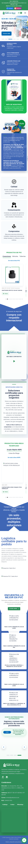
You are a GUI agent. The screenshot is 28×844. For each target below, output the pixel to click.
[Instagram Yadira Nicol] (6, 777)
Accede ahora (13, 608)
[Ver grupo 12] (22, 497)
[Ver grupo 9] (17, 497)
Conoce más (6, 33)
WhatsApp (20, 804)
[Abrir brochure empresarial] (14, 90)
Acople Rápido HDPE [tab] (14, 449)
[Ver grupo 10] (19, 497)
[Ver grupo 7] (14, 497)
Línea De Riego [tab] (14, 453)
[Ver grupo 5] (11, 497)
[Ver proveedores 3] (16, 755)
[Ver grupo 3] (8, 497)
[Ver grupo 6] (13, 497)
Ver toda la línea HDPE (14, 457)
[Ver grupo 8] (16, 497)
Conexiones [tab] (7, 256)
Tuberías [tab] (22, 256)
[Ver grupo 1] (5, 497)
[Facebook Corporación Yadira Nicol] (2, 777)
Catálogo (5, 804)
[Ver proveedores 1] (9, 755)
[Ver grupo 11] (20, 497)
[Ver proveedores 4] (20, 755)
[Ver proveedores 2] (12, 755)
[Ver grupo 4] (10, 497)
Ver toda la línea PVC (14, 260)
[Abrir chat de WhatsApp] (24, 840)
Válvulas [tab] (15, 256)
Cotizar (6, 293)
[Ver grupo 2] (7, 299)
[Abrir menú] (25, 12)
